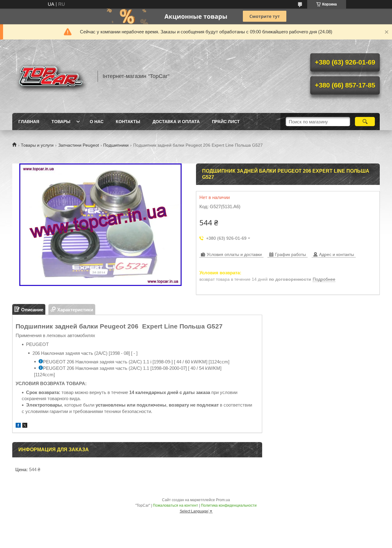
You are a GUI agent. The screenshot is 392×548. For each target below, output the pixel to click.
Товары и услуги (37, 145)
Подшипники (116, 145)
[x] (24, 426)
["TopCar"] (52, 76)
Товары (60, 121)
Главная (28, 121)
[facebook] (18, 426)
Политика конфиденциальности (229, 505)
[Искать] (365, 121)
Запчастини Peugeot (78, 145)
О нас (97, 121)
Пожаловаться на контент (175, 505)
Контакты (128, 121)
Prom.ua (223, 500)
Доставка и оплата (176, 121)
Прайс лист (226, 121)
